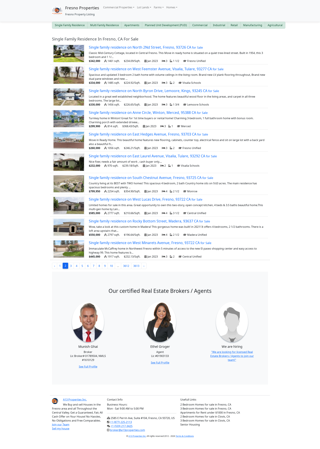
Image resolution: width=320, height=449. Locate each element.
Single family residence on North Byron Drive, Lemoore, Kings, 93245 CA (154, 90)
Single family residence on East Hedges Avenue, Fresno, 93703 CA (148, 134)
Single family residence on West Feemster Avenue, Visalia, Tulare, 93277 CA (156, 69)
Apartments (131, 25)
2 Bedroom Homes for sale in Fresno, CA (205, 404)
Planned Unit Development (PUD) (166, 25)
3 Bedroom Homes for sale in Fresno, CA (205, 408)
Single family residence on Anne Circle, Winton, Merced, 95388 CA (148, 112)
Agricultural (275, 25)
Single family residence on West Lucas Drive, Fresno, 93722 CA (145, 199)
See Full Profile (88, 366)
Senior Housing (190, 424)
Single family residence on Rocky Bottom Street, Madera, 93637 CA (149, 221)
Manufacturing (252, 25)
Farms (158, 7)
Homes (170, 7)
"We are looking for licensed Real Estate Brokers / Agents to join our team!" (232, 356)
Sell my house (60, 428)
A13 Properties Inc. (137, 436)
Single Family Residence (70, 25)
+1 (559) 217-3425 (121, 426)
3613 (136, 266)
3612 (126, 266)
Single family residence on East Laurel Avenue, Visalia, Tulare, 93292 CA (153, 156)
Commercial (200, 25)
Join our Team (60, 424)
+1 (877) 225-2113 (121, 422)
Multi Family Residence (104, 25)
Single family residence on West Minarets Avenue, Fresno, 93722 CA (150, 242)
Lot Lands (143, 7)
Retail (234, 25)
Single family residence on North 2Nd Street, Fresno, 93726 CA (146, 47)
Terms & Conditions (185, 436)
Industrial (219, 25)
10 (111, 266)
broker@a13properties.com (127, 430)
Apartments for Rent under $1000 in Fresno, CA (210, 412)
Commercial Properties (117, 7)
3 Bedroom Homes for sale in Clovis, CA (205, 420)
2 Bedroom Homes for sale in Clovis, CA (205, 416)
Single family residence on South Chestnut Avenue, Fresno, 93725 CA (151, 177)
